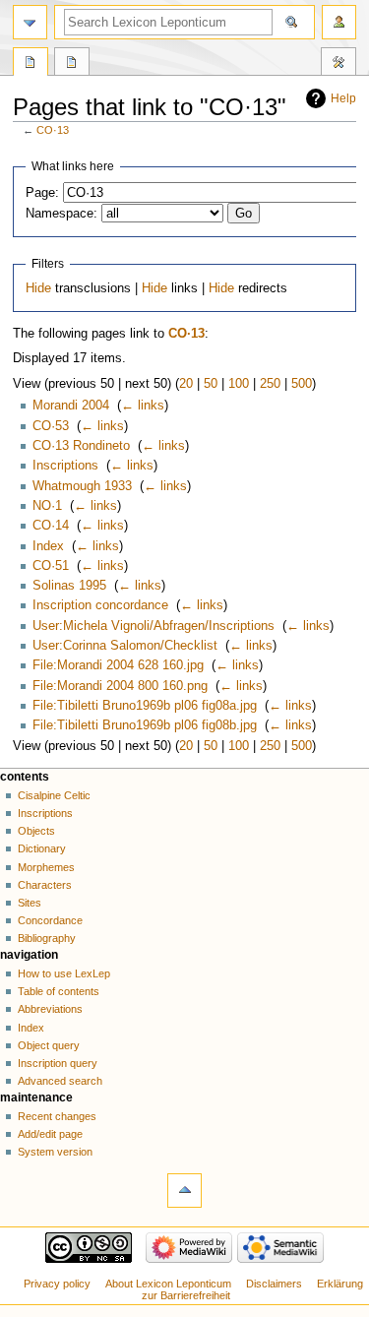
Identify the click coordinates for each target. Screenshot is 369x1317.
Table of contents (58, 991)
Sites (29, 903)
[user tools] (339, 22)
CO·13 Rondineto (81, 446)
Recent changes (57, 1116)
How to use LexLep (64, 973)
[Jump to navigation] (30, 22)
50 (210, 384)
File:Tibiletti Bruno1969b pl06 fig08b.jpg (144, 725)
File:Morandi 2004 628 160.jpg (118, 665)
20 (186, 384)
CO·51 (50, 566)
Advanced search (60, 1081)
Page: (42, 193)
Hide (38, 288)
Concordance (50, 920)
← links (142, 405)
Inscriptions (65, 465)
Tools (338, 64)
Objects (36, 831)
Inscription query (57, 1063)
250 (270, 384)
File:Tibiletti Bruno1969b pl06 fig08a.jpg (144, 706)
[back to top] (184, 1190)
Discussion (72, 64)
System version (55, 1152)
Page (30, 64)
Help (343, 98)
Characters (45, 885)
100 (238, 384)
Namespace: (61, 213)
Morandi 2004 (70, 405)
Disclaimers (274, 1283)
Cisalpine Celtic (54, 795)
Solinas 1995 (69, 586)
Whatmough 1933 (82, 486)
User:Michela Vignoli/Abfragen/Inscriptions (153, 626)
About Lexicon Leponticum (168, 1283)
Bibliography (47, 938)
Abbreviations (50, 1009)
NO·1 (47, 506)
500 (301, 384)
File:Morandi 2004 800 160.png (120, 686)
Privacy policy (57, 1283)
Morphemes (46, 867)
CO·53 (50, 426)
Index (48, 546)
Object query (49, 1045)
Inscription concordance (100, 605)
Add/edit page (50, 1134)
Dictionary (42, 848)
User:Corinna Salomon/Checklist (124, 646)
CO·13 (52, 130)
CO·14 (50, 526)
